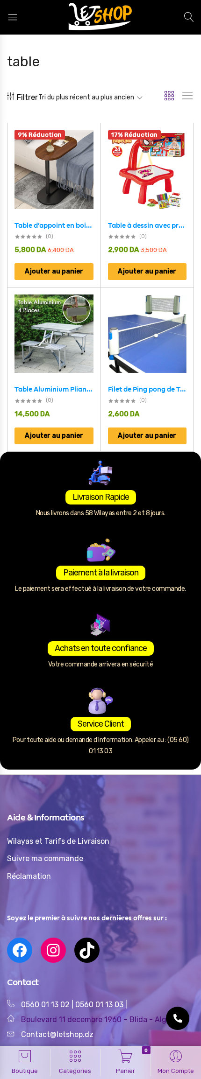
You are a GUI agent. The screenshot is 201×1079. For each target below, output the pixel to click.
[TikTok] (87, 950)
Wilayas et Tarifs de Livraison (58, 841)
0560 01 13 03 (100, 1004)
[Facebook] (19, 950)
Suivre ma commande (45, 858)
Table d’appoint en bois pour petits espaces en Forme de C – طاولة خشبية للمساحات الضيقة (53, 225)
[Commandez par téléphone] (177, 1018)
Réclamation (29, 876)
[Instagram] (53, 950)
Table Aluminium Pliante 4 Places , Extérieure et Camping (53, 389)
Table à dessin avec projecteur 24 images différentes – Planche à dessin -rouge (147, 225)
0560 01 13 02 (45, 1004)
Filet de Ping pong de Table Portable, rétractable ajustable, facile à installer (147, 389)
